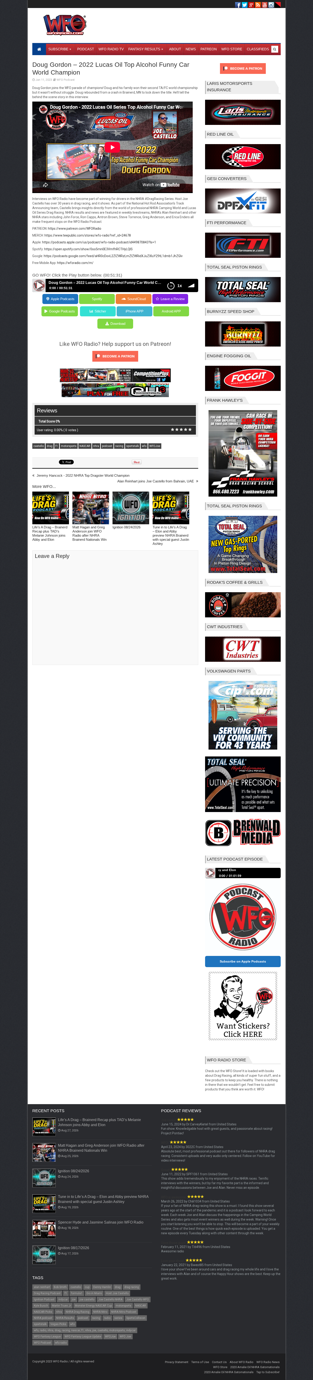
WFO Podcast (66, 79)
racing (119, 446)
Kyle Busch (41, 1305)
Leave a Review (173, 299)
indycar (63, 1299)
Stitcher (100, 311)
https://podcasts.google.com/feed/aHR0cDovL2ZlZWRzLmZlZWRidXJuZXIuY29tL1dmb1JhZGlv (113, 256)
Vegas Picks (58, 1324)
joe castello (87, 1299)
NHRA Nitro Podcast (123, 1311)
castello (38, 446)
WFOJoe (154, 446)
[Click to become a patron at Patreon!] (115, 363)
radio (107, 1318)
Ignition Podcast (44, 1299)
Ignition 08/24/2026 (126, 527)
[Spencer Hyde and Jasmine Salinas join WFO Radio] (44, 1229)
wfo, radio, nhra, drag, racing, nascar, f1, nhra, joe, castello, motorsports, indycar (85, 1330)
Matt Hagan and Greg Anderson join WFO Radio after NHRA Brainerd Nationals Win (89, 533)
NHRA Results (65, 1318)
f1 (56, 446)
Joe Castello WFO (137, 1299)
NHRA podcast (43, 1318)
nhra (96, 446)
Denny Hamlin (102, 1287)
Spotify (97, 299)
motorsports (69, 446)
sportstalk (132, 446)
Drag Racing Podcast (47, 1293)
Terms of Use (200, 1362)
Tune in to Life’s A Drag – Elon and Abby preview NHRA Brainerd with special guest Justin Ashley (171, 535)
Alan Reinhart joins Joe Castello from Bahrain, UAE (155, 481)
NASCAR (85, 446)
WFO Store (220, 1367)
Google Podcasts (62, 311)
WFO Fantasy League (47, 1336)
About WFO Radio (241, 1362)
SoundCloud (136, 299)
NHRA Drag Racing (77, 1311)
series (118, 1318)
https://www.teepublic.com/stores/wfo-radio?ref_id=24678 (87, 235)
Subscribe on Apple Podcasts (243, 961)
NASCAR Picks (43, 1311)
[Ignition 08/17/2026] (44, 1255)
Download (117, 323)
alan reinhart (42, 1287)
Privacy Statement (176, 1362)
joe (74, 1299)
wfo (144, 446)
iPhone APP (134, 311)
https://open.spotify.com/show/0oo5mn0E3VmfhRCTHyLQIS (88, 249)
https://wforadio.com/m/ (75, 263)
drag (49, 446)
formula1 (76, 1293)
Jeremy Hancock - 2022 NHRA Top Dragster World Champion (83, 475)
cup (87, 1287)
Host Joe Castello (117, 1293)
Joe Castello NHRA (110, 1299)
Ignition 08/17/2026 (73, 1248)
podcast (107, 446)
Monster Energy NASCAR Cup (93, 1305)
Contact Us (219, 1362)
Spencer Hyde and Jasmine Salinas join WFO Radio (100, 1222)
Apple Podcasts (62, 299)
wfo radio (61, 1342)
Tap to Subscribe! (268, 1372)
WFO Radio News (268, 1362)
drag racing (131, 1287)
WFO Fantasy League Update (83, 1336)
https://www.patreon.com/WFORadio (74, 228)
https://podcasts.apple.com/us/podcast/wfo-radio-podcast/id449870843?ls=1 (99, 242)
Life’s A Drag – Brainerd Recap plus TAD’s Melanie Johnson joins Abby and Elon (49, 533)
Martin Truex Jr (61, 1305)
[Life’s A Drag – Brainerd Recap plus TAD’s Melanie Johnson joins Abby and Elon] (50, 508)
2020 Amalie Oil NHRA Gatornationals (255, 1367)
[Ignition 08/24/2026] (131, 508)
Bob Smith (60, 1287)
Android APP (171, 311)
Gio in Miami (94, 1293)
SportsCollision (135, 1318)
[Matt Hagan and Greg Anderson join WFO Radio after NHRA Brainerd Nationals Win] (90, 508)
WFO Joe (125, 1336)
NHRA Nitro (100, 1311)
